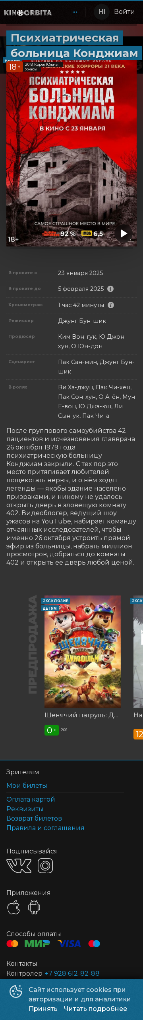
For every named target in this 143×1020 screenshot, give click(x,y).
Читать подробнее (95, 1008)
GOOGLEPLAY (34, 907)
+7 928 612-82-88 (72, 973)
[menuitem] (75, 12)
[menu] (70, 12)
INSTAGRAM (45, 865)
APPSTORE (13, 907)
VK (18, 866)
